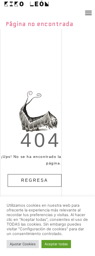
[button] (88, 12)
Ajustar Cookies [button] (23, 244)
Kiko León (26, 3)
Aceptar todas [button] (56, 244)
